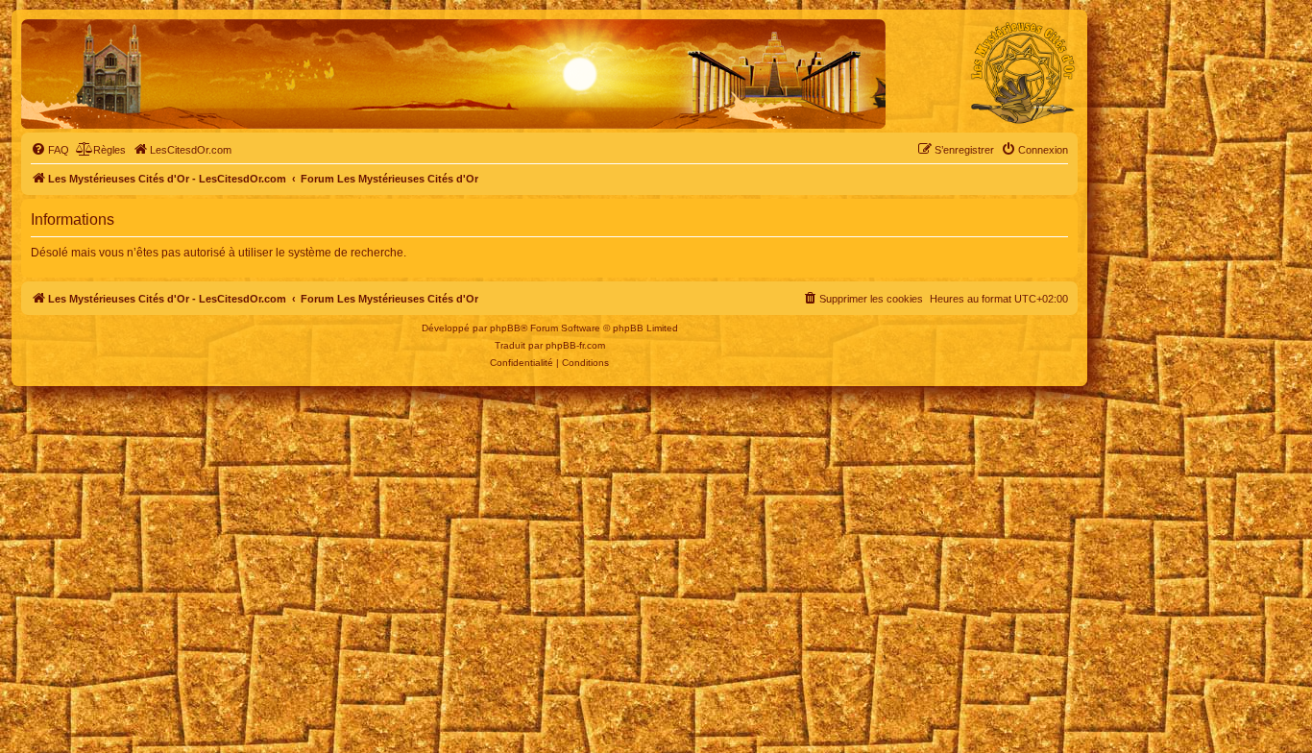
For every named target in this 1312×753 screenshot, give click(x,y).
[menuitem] (50, 149)
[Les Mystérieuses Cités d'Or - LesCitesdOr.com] (1023, 73)
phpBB (505, 328)
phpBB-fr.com (575, 345)
